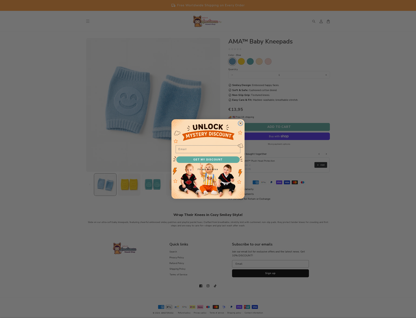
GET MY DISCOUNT (208, 159)
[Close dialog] (240, 123)
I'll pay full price (208, 169)
